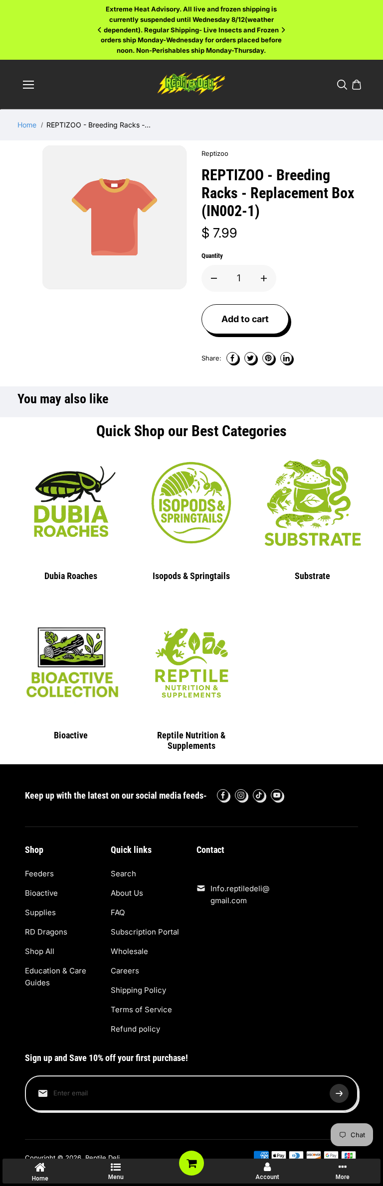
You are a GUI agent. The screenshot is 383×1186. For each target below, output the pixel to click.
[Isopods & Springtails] (191, 503)
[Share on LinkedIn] (286, 358)
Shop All (39, 951)
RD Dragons (46, 932)
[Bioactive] (70, 661)
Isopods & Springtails (191, 576)
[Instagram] (241, 795)
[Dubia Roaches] (70, 503)
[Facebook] (232, 358)
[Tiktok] (259, 795)
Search (123, 873)
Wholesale (129, 951)
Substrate (312, 576)
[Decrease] (213, 278)
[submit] (339, 1093)
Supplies (40, 912)
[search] (342, 85)
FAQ (118, 912)
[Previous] (100, 29)
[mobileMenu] (28, 85)
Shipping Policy (138, 990)
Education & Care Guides (55, 976)
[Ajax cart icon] (357, 85)
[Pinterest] (268, 358)
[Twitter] (250, 358)
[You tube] (277, 795)
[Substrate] (312, 503)
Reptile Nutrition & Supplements (191, 740)
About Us (127, 893)
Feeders (39, 873)
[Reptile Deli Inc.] (191, 85)
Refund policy (135, 1029)
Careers (125, 970)
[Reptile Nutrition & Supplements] (191, 661)
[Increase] (263, 278)
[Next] (282, 29)
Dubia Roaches (70, 576)
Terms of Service (141, 1009)
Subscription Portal (145, 932)
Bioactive (71, 735)
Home (26, 124)
